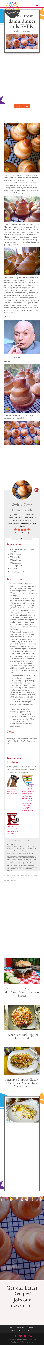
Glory (18, 31)
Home (11, 1328)
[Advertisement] (22, 77)
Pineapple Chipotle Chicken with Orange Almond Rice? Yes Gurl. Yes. (22, 1083)
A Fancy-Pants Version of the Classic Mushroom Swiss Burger (22, 992)
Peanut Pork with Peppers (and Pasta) (22, 1036)
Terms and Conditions (24, 1328)
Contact (27, 1330)
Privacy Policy (16, 1330)
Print (22, 538)
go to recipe (28, 1262)
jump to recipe (22, 106)
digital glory (22, 1339)
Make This (22, 1182)
